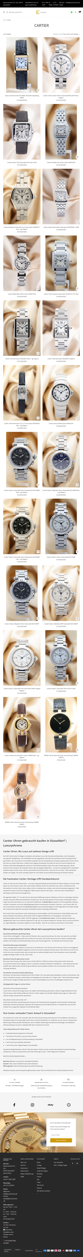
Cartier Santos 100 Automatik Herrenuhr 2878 (22, 162)
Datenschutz (24, 1171)
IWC (38, 1179)
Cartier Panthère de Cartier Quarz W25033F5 (61, 162)
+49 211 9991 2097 (9, 1179)
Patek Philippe (41, 1168)
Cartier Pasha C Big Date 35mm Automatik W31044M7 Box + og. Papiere (61, 491)
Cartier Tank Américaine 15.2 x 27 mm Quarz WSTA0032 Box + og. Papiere (22, 424)
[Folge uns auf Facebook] (72, 1163)
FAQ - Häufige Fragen (60, 1165)
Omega (39, 1165)
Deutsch (17, 1249)
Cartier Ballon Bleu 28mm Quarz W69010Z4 (22, 294)
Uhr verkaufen (58, 1162)
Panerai (39, 1188)
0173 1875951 (56, 4)
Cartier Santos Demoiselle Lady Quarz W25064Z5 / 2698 (61, 227)
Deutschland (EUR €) (7, 1250)
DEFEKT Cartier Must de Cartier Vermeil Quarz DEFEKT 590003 (61, 756)
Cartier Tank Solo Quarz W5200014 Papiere (61, 359)
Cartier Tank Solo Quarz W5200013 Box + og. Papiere (22, 359)
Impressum (24, 1168)
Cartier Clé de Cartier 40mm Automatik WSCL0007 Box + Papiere (61, 97)
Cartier (39, 1177)
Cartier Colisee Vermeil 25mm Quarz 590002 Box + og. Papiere (22, 756)
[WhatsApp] (71, 12)
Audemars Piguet (42, 1171)
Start (4, 20)
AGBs (22, 1177)
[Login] (75, 12)
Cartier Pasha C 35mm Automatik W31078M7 (61, 557)
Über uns (23, 1162)
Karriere (23, 1165)
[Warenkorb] (79, 12)
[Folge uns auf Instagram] (77, 1163)
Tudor (39, 1182)
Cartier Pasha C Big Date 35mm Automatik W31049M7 (22, 624)
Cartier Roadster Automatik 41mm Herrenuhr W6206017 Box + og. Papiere (22, 228)
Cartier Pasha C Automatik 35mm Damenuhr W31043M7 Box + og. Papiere (22, 491)
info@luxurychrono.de (73, 2)
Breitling (39, 1174)
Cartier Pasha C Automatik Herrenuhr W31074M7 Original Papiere (22, 690)
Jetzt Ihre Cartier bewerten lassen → (14, 1056)
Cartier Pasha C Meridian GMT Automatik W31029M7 (61, 624)
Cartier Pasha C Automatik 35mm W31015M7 (61, 689)
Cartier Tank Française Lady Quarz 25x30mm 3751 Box (61, 294)
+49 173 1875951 (8, 1185)
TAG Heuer (40, 1185)
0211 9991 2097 (45, 4)
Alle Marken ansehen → (43, 1192)
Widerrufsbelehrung (27, 1174)
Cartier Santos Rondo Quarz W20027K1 (61, 423)
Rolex (38, 1162)
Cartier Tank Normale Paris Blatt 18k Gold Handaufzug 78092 (22, 97)
